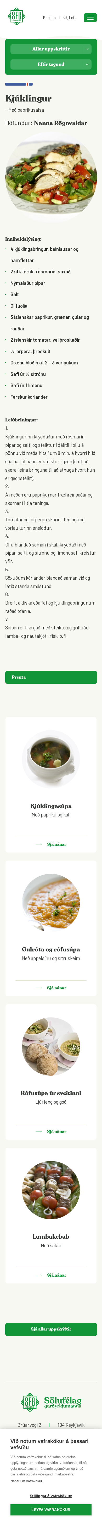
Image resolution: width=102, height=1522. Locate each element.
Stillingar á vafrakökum (51, 1496)
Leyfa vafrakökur (50, 1510)
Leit (72, 18)
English (49, 18)
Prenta (19, 677)
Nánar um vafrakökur (26, 1481)
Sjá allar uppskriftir (51, 1329)
